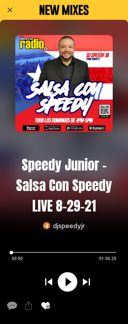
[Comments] (11, 305)
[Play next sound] (86, 282)
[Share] (28, 305)
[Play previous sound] (49, 282)
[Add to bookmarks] (45, 305)
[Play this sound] (67, 282)
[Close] (10, 10)
